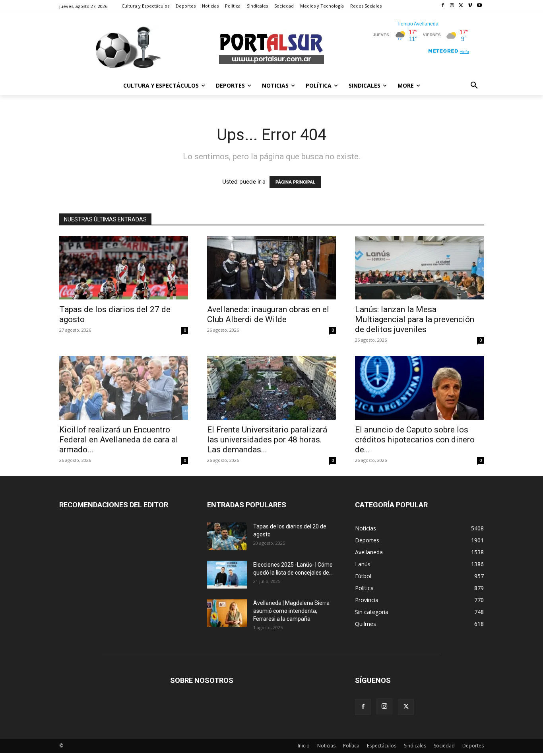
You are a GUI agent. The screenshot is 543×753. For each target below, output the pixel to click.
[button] (474, 85)
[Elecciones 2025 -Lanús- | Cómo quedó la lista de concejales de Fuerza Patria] (227, 575)
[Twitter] (461, 5)
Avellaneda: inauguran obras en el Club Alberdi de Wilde (268, 314)
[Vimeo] (470, 5)
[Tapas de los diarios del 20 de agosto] (227, 536)
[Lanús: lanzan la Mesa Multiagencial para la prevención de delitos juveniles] (419, 267)
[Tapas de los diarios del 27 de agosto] (123, 267)
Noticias (326, 745)
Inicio (304, 745)
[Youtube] (479, 5)
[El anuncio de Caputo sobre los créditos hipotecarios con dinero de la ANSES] (419, 388)
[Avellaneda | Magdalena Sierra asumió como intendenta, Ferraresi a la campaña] (227, 613)
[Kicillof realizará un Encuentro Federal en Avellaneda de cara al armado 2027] (123, 388)
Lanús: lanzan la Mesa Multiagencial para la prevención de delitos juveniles (414, 319)
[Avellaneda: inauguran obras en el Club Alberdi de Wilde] (271, 267)
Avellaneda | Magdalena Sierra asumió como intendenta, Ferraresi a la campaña (291, 611)
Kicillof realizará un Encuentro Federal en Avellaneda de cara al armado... (118, 439)
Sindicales (415, 745)
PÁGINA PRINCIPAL (295, 182)
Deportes (473, 745)
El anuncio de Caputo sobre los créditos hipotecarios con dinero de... (415, 439)
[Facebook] (443, 5)
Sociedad (444, 745)
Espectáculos (381, 745)
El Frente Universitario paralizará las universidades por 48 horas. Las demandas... (267, 439)
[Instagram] (452, 5)
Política (351, 745)
